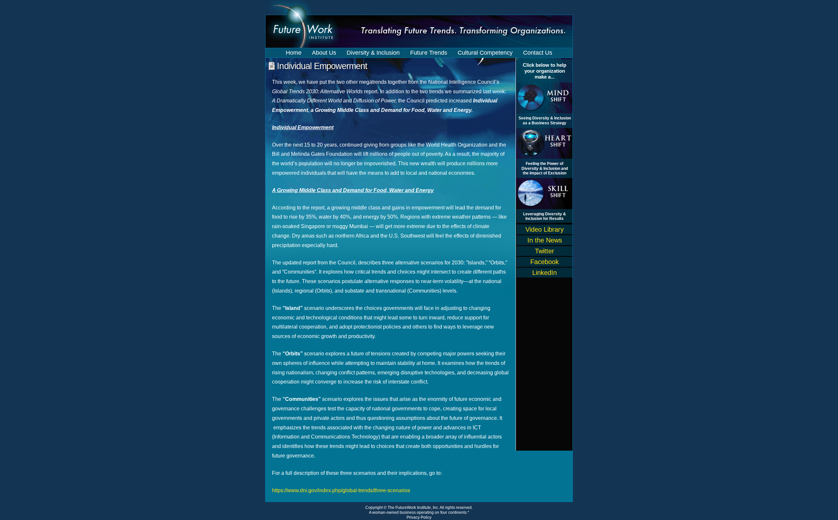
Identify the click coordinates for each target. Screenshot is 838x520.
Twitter (544, 251)
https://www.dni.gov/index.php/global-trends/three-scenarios (341, 490)
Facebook (544, 261)
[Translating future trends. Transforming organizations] (419, 31)
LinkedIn (544, 272)
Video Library (544, 229)
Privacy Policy (419, 517)
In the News (544, 240)
